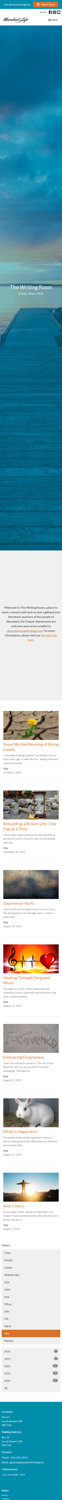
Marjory (8, 1340)
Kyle (6, 1296)
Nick (6, 1333)
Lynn (6, 1282)
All (5, 1388)
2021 (30, 1373)
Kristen (8, 1260)
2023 (30, 1358)
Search (43, 12)
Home (5, 1495)
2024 (30, 1351)
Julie (6, 1311)
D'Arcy (8, 1304)
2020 (30, 1380)
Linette (8, 1267)
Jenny (7, 1289)
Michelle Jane (11, 1274)
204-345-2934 (19, 1457)
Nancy (7, 1326)
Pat (6, 1318)
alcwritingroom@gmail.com (24, 630)
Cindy (7, 1252)
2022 (30, 1366)
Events (5, 1498)
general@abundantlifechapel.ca (27, 1462)
